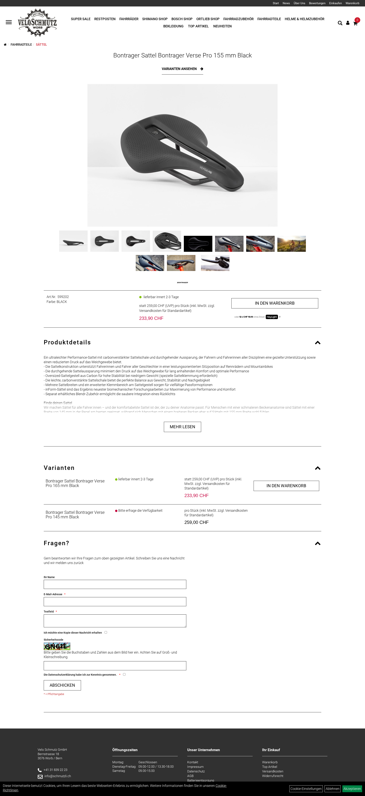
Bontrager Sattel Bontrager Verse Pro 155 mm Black (182, 55)
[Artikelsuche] (340, 23)
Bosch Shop (182, 19)
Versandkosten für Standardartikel (164, 311)
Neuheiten (222, 26)
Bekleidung (173, 26)
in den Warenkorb (275, 303)
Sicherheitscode (53, 639)
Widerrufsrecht (272, 776)
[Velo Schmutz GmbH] (37, 22)
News (286, 3)
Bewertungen (317, 3)
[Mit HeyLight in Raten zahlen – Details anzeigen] (280, 317)
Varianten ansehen (180, 69)
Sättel (41, 44)
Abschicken (62, 685)
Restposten (105, 19)
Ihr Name (49, 577)
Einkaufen (335, 3)
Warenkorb (352, 3)
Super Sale (80, 19)
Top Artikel (198, 26)
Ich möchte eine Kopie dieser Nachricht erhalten (73, 632)
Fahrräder (128, 19)
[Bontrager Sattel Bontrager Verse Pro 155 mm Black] (182, 155)
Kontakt (192, 762)
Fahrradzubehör (238, 19)
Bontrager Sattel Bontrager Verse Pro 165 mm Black (75, 483)
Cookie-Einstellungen (306, 789)
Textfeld (49, 611)
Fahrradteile (269, 19)
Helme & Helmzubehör (304, 19)
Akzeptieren (352, 789)
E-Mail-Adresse (53, 594)
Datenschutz (196, 771)
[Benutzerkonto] (347, 22)
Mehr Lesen (182, 426)
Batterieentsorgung (200, 780)
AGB (190, 776)
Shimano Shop (155, 19)
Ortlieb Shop (208, 19)
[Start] (5, 44)
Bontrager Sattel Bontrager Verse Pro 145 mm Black (75, 514)
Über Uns (299, 3)
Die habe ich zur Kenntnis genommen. (80, 674)
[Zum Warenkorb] (355, 24)
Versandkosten (272, 771)
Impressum (195, 767)
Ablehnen (333, 789)
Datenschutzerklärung (61, 674)
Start (276, 3)
